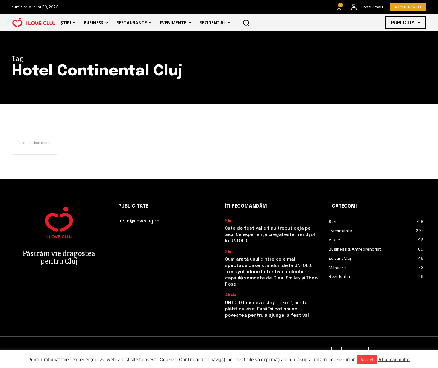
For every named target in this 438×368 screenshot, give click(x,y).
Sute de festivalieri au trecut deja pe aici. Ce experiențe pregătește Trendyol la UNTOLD (270, 234)
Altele (231, 295)
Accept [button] (367, 359)
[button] (246, 22)
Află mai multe (394, 359)
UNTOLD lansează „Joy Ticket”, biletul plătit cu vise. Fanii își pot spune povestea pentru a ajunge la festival (267, 309)
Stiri (228, 220)
